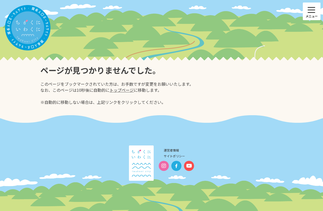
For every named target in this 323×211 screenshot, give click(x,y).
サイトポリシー (174, 156)
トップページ (122, 90)
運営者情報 (171, 150)
